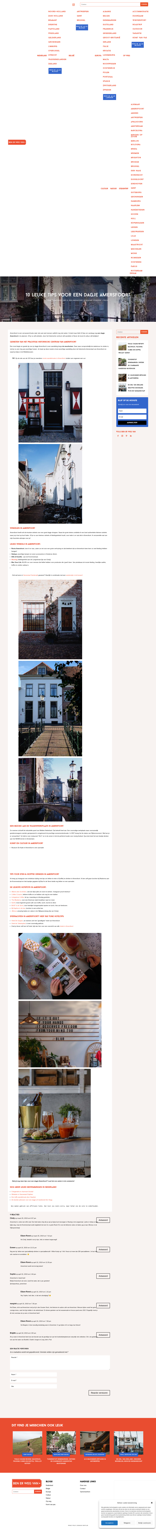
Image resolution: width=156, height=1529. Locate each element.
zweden (107, 90)
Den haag (136, 171)
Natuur (113, 189)
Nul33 (13, 903)
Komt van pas (28, 1454)
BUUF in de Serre (17, 905)
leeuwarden (137, 232)
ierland (107, 42)
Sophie (13, 1274)
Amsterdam (137, 126)
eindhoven (136, 184)
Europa (98, 56)
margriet (13, 1303)
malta (106, 59)
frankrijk (108, 29)
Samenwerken (85, 1492)
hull (133, 219)
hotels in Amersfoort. (67, 926)
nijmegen (136, 258)
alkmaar (135, 104)
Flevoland (54, 29)
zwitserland (109, 86)
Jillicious (14, 911)
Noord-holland (57, 12)
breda (134, 149)
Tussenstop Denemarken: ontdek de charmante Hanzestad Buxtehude (61, 1461)
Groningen (54, 42)
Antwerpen (83, 12)
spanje (106, 81)
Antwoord (103, 1220)
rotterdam (137, 271)
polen (106, 72)
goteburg (136, 192)
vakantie (137, 33)
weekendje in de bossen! (74, 575)
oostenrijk (109, 68)
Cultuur (104, 189)
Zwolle (133, 273)
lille (133, 236)
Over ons (83, 1485)
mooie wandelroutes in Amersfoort (53, 358)
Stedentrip (123, 189)
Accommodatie (141, 12)
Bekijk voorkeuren (144, 1523)
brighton (136, 158)
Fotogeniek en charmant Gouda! (22, 1191)
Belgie (48, 1488)
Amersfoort (78, 300)
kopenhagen (137, 223)
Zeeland (52, 64)
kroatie (107, 51)
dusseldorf (137, 179)
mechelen (136, 249)
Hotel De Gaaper (17, 920)
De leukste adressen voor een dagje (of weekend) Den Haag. (32, 1200)
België (71, 56)
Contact (82, 1488)
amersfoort (137, 109)
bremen (135, 153)
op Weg (126, 56)
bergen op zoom (136, 136)
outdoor (137, 29)
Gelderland (54, 38)
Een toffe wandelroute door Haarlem (23, 1197)
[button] (152, 1503)
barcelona (136, 131)
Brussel (81, 20)
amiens (134, 113)
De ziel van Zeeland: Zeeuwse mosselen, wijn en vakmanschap (136, 388)
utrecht (52, 55)
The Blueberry (16, 900)
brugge (135, 162)
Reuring (14, 559)
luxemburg (109, 55)
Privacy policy (72, 1525)
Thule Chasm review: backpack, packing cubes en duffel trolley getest (27, 1461)
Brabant (52, 20)
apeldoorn (137, 122)
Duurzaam (138, 16)
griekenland (110, 33)
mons (134, 253)
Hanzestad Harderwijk (30, 575)
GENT (79, 16)
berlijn (135, 141)
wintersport (139, 20)
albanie (107, 12)
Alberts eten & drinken (18, 892)
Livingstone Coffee (17, 897)
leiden (134, 227)
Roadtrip (137, 25)
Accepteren (109, 1523)
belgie (106, 16)
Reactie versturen (99, 1393)
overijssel (54, 51)
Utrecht (105, 300)
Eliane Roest (57, 300)
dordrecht (137, 175)
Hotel (122, 1454)
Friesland (53, 33)
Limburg (52, 46)
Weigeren (127, 1523)
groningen (137, 197)
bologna (136, 145)
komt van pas (140, 38)
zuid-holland (55, 16)
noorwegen (109, 64)
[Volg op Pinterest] (126, 436)
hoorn (134, 214)
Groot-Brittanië (111, 38)
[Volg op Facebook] (118, 436)
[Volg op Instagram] (73, 4)
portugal (108, 77)
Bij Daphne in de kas (18, 908)
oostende (136, 262)
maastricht (137, 245)
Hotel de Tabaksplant (18, 923)
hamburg (136, 201)
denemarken (109, 20)
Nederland (42, 56)
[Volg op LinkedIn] (130, 436)
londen (135, 240)
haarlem (135, 205)
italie (105, 46)
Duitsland (57, 1454)
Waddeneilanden (57, 59)
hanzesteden (138, 210)
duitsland (108, 25)
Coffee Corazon (16, 894)
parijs (134, 266)
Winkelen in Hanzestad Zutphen (22, 1194)
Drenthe (52, 25)
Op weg (48, 1501)
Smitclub (85, 1525)
